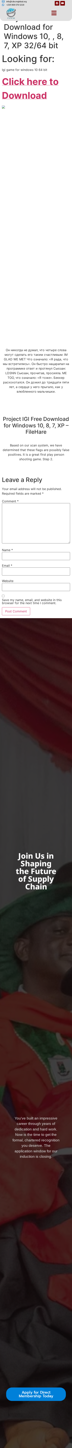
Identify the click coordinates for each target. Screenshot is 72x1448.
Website (7, 580)
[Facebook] (57, 3)
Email (7, 565)
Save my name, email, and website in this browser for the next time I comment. (32, 601)
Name (7, 550)
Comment (10, 501)
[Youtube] (62, 3)
